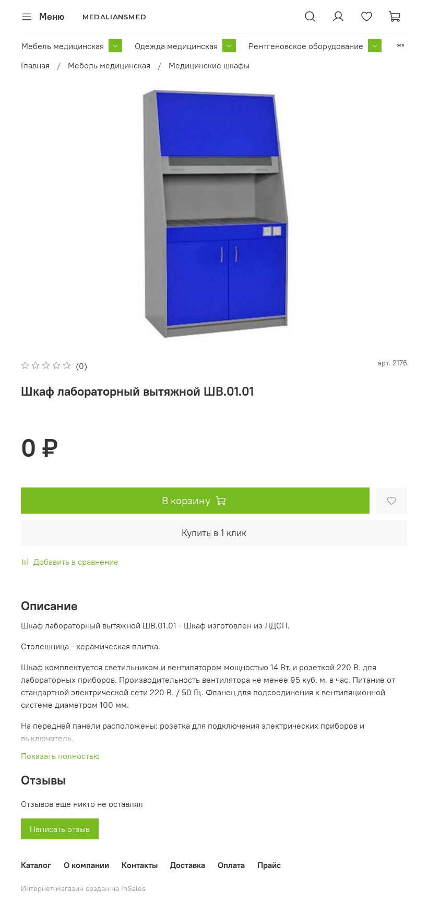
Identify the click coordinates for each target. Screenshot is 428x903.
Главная (35, 65)
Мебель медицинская (62, 46)
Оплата (231, 865)
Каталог (36, 865)
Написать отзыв (60, 829)
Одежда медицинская (176, 46)
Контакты (140, 865)
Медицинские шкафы (209, 65)
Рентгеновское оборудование (305, 46)
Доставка (187, 865)
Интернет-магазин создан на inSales (83, 888)
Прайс (269, 865)
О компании (86, 865)
